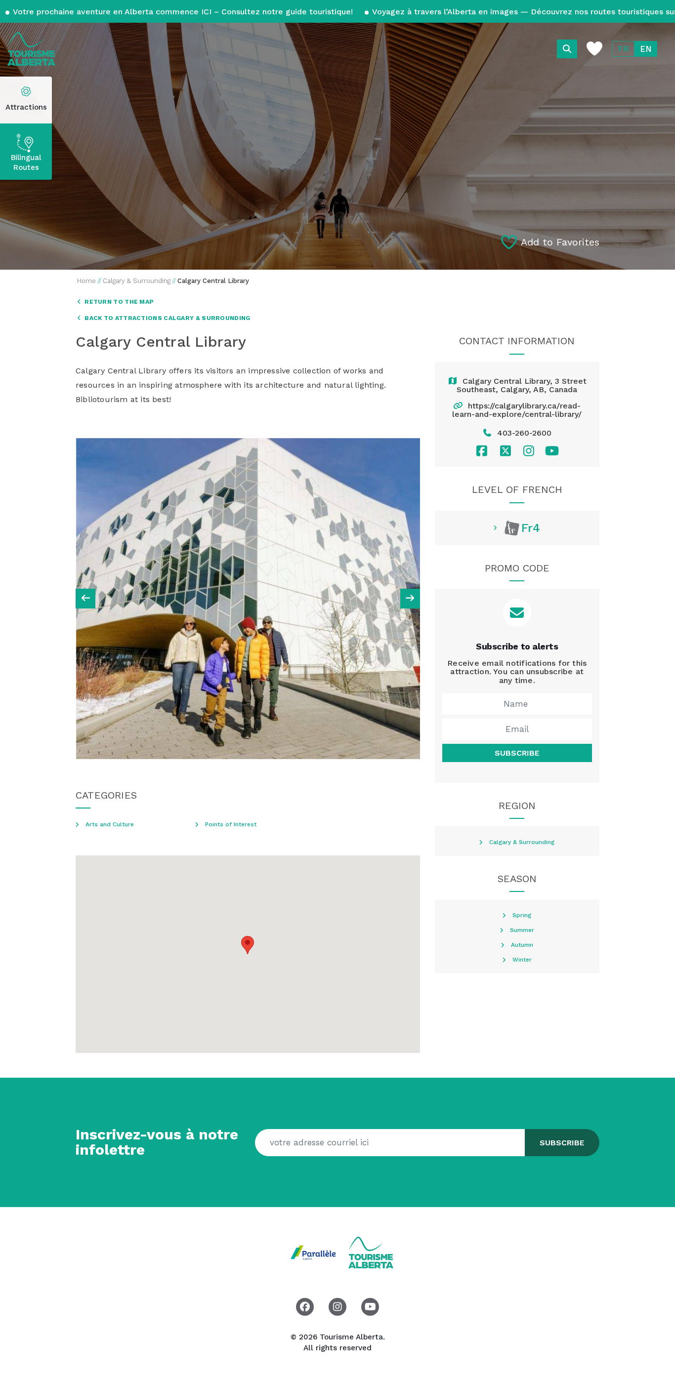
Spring (521, 915)
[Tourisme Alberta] (31, 49)
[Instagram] (528, 451)
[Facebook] (482, 451)
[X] (505, 451)
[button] (247, 945)
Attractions (26, 107)
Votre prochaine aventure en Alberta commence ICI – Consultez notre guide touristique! (183, 11)
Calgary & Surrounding (521, 842)
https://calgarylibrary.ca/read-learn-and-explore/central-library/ (517, 410)
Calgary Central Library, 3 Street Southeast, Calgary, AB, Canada (522, 385)
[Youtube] (552, 451)
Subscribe (517, 753)
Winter (522, 960)
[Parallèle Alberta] (315, 1251)
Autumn (522, 945)
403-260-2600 (524, 433)
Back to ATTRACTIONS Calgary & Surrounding (167, 318)
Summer (522, 930)
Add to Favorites (560, 242)
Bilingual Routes (26, 162)
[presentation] (85, 598)
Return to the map (118, 301)
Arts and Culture (109, 824)
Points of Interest (230, 824)
